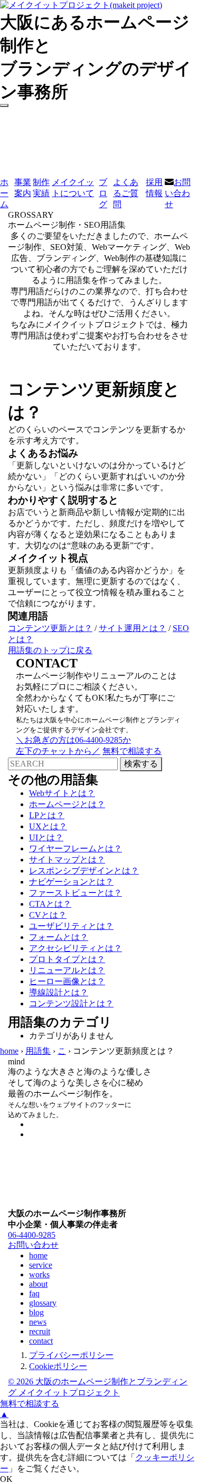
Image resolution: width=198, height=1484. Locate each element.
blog (36, 1312)
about (38, 1283)
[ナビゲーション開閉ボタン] (4, 105)
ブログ (103, 193)
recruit (39, 1331)
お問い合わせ (178, 193)
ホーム (4, 193)
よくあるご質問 (125, 193)
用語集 (38, 1050)
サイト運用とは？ (132, 628)
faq (34, 1293)
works (39, 1274)
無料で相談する (29, 1403)
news (37, 1321)
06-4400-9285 (31, 1234)
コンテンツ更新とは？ (50, 628)
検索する (141, 763)
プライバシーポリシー (71, 1355)
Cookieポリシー (58, 1366)
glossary (42, 1302)
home (9, 1050)
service (40, 1264)
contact (41, 1340)
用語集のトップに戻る (50, 650)
